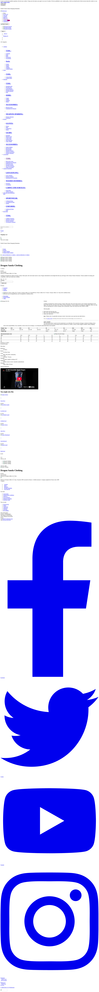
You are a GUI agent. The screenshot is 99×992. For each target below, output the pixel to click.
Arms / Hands (9, 141)
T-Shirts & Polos (9, 201)
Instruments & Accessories (11, 178)
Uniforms (8, 53)
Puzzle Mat (8, 190)
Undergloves (8, 128)
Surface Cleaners (9, 191)
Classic (7, 64)
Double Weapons (9, 91)
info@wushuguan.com (8, 518)
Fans (7, 92)
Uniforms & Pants (10, 209)
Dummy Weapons (10, 116)
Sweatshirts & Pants (10, 202)
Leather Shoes (9, 78)
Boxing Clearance (10, 220)
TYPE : (8, 51)
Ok (5, 3)
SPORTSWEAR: (12, 198)
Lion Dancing (7, 489)
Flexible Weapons (10, 90)
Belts (7, 56)
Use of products (6, 497)
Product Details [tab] (6, 297)
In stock (2, 344)
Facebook (5, 288)
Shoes (5, 485)
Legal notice (5, 493)
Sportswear (8, 57)
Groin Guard (8, 139)
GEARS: (9, 132)
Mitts (7, 127)
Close (2, 3)
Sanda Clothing (9, 147)
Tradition (8, 67)
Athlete (7, 66)
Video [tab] (4, 298)
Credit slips (5, 506)
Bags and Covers (9, 161)
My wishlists (6, 510)
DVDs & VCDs (9, 163)
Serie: (8, 61)
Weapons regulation (7, 498)
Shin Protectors (9, 140)
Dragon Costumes (10, 176)
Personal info (6, 504)
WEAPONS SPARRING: (14, 114)
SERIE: (8, 95)
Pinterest (5, 290)
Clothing (6, 484)
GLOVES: (9, 123)
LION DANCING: (12, 173)
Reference (3, 342)
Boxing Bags (9, 149)
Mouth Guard (9, 136)
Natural (7, 65)
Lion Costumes (9, 175)
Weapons (6, 486)
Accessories (8, 58)
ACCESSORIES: (12, 104)
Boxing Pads (8, 148)
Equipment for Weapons (11, 108)
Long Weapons (9, 88)
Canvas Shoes (9, 77)
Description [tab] (5, 296)
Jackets (7, 203)
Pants (7, 54)
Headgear (8, 135)
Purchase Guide (6, 499)
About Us (5, 496)
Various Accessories (10, 152)
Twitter (4, 289)
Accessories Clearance (10, 222)
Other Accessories (10, 167)
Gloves (7, 126)
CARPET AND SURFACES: (16, 188)
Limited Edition (9, 69)
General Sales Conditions (8, 495)
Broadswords (9, 87)
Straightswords (9, 86)
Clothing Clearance (10, 218)
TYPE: (8, 74)
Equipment (8, 118)
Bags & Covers (9, 107)
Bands (7, 129)
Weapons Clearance (10, 219)
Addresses (5, 508)
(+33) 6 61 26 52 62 (6, 520)
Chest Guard (8, 137)
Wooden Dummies (8, 488)
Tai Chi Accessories (10, 166)
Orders (4, 505)
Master (7, 101)
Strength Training (9, 150)
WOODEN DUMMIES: (14, 181)
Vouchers (5, 509)
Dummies (8, 183)
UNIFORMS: (10, 206)
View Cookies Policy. (5, 2)
